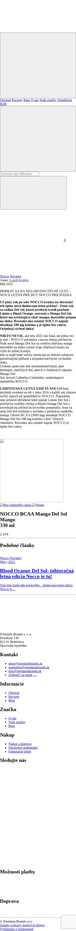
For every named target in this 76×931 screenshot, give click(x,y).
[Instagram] (31, 830)
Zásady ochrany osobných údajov (22, 925)
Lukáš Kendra (19, 280)
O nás (35, 100)
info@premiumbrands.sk (24, 671)
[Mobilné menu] (38, 65)
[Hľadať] (38, 139)
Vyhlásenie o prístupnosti (16, 929)
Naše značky (48, 100)
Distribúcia (64, 100)
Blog (26, 100)
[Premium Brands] (31, 30)
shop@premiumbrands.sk (25, 663)
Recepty (17, 100)
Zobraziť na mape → (22, 675)
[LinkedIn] (31, 798)
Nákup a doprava (19, 744)
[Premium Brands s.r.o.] (31, 627)
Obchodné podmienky (23, 747)
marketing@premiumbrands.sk (28, 667)
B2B (3, 104)
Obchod (5, 100)
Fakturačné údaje (19, 751)
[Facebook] (31, 863)
